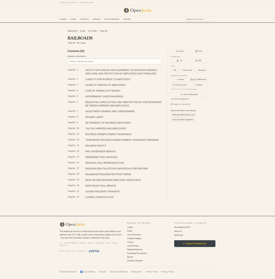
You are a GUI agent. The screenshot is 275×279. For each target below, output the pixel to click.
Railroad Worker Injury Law (183, 115)
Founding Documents (137, 253)
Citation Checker (135, 261)
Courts (84, 19)
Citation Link (187, 70)
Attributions (136, 272)
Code (73, 19)
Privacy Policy (167, 272)
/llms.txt (178, 231)
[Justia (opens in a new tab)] (94, 251)
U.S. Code (92, 31)
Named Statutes (135, 249)
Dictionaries (112, 19)
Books (127, 19)
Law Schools (133, 246)
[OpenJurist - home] (137, 10)
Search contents (77, 56)
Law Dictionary (134, 235)
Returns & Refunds (119, 272)
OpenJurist (72, 31)
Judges (97, 19)
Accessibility (87, 272)
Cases (63, 19)
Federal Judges (134, 238)
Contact (102, 272)
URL (174, 70)
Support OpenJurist (195, 243)
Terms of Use (151, 272)
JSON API (178, 235)
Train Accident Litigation (182, 120)
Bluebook (201, 70)
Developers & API (182, 227)
